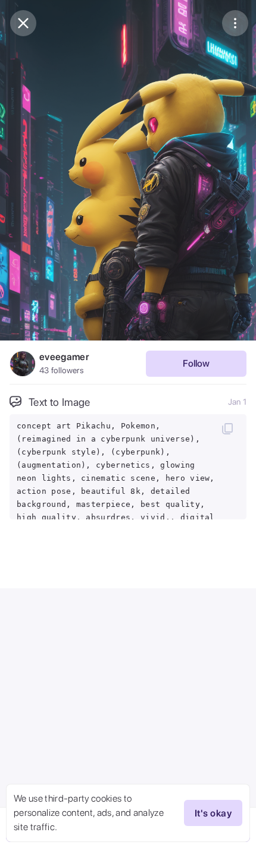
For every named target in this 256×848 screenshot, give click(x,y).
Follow (196, 363)
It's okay (213, 813)
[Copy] (227, 428)
